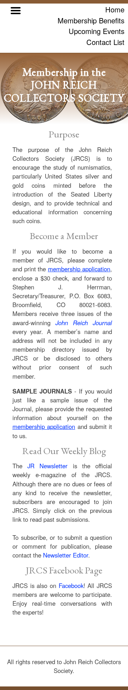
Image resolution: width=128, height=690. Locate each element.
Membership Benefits (91, 20)
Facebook (71, 585)
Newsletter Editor (65, 555)
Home (114, 9)
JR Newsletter (47, 466)
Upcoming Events (96, 31)
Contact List (105, 42)
